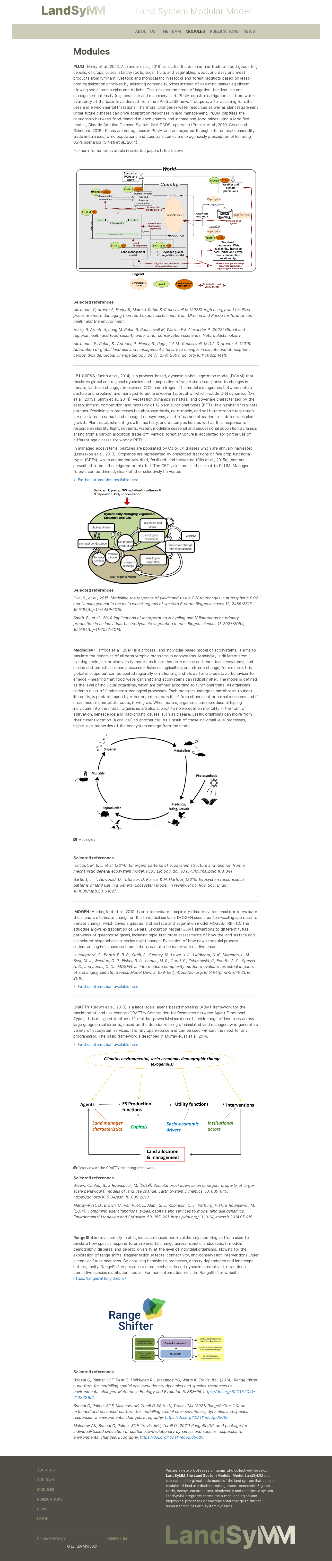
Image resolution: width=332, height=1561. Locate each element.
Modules (195, 31)
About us (145, 31)
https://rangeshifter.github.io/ (99, 1278)
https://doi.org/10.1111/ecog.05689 (171, 1437)
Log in (43, 1519)
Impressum (117, 1539)
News (249, 31)
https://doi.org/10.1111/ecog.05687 (196, 1417)
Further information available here (108, 479)
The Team (170, 31)
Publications (224, 31)
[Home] (73, 11)
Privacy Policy (51, 1539)
